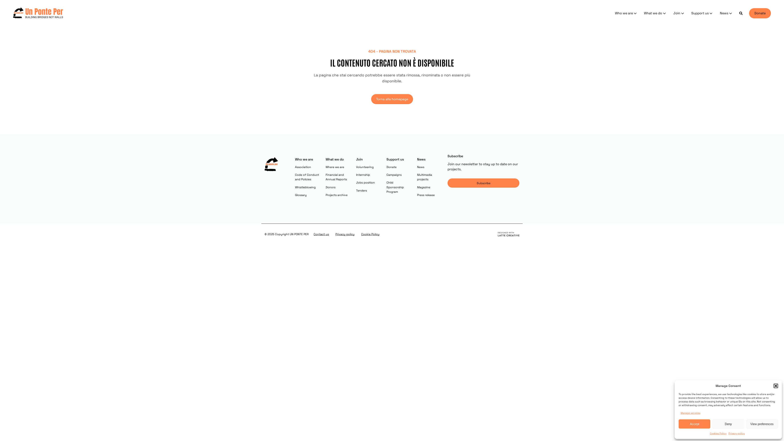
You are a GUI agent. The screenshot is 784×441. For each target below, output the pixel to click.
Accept (694, 424)
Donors (330, 187)
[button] (776, 386)
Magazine (423, 187)
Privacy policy (736, 433)
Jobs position (365, 182)
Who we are (624, 13)
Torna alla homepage (392, 99)
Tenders (361, 190)
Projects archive (336, 195)
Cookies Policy (718, 433)
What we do (653, 13)
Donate (760, 13)
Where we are (335, 167)
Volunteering (365, 167)
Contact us (321, 234)
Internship (363, 175)
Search (741, 13)
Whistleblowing (305, 187)
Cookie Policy (370, 234)
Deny (728, 424)
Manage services (690, 413)
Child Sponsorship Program (395, 187)
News (724, 13)
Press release (426, 195)
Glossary (301, 195)
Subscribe (483, 183)
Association (303, 167)
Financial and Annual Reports (336, 177)
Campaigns (394, 175)
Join (676, 13)
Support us (700, 13)
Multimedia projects (424, 177)
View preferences (762, 424)
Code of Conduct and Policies (307, 177)
